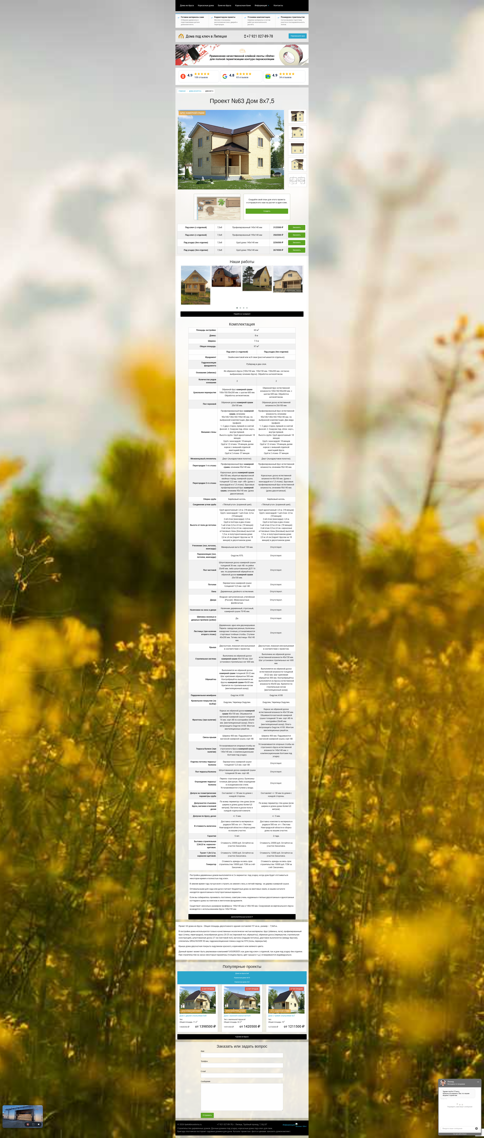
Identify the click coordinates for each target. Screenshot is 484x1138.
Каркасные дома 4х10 (242, 978)
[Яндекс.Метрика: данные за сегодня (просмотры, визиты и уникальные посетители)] (301, 1125)
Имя (202, 1051)
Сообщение (205, 1081)
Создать (266, 211)
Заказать (297, 227)
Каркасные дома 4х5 (242, 982)
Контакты (278, 5)
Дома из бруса (187, 5)
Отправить (207, 1115)
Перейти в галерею (242, 314)
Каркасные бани (243, 5)
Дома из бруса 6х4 (242, 973)
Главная (182, 91)
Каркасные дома (206, 5)
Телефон (204, 1061)
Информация (261, 5)
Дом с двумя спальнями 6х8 (192, 1015)
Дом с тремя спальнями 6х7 (281, 1015)
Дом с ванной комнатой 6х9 (237, 1015)
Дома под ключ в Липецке (206, 36)
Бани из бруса (224, 5)
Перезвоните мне (298, 36)
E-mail (203, 1071)
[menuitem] (187, 5)
